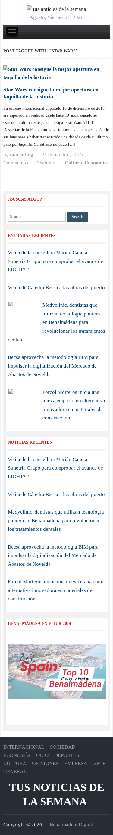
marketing (21, 154)
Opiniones (45, 763)
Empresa (75, 763)
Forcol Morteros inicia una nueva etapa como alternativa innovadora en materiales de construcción (56, 590)
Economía (96, 163)
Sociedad (62, 747)
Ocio (42, 755)
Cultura (73, 163)
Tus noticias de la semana (56, 794)
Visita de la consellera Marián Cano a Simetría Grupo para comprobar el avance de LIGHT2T (55, 261)
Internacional (23, 747)
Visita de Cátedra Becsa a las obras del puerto (56, 287)
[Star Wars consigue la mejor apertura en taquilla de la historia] (56, 73)
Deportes (66, 755)
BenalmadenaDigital (71, 824)
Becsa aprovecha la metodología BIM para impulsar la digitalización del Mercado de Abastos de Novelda (53, 365)
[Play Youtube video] (57, 671)
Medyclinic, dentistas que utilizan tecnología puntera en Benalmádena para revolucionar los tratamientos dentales (56, 322)
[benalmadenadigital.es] (56, 9)
